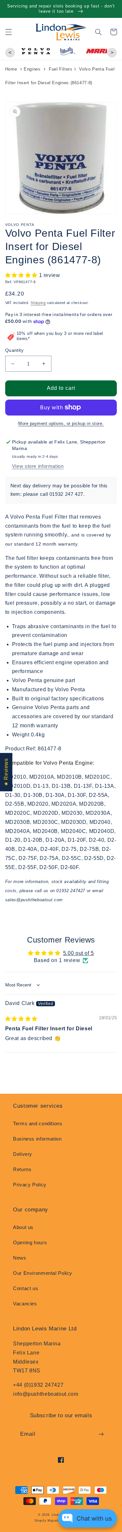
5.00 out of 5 (78, 953)
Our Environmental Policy (42, 1273)
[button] (8, 31)
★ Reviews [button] (6, 772)
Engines (32, 69)
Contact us (25, 1288)
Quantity (14, 350)
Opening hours (30, 1242)
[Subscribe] (101, 1434)
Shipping (38, 303)
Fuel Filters (61, 69)
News (19, 1258)
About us (23, 1227)
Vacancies (25, 1303)
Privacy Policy (30, 1184)
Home (11, 69)
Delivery (22, 1154)
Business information (37, 1139)
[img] (21, 1019)
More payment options (41, 423)
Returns (22, 1169)
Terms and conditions (37, 1123)
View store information (38, 466)
